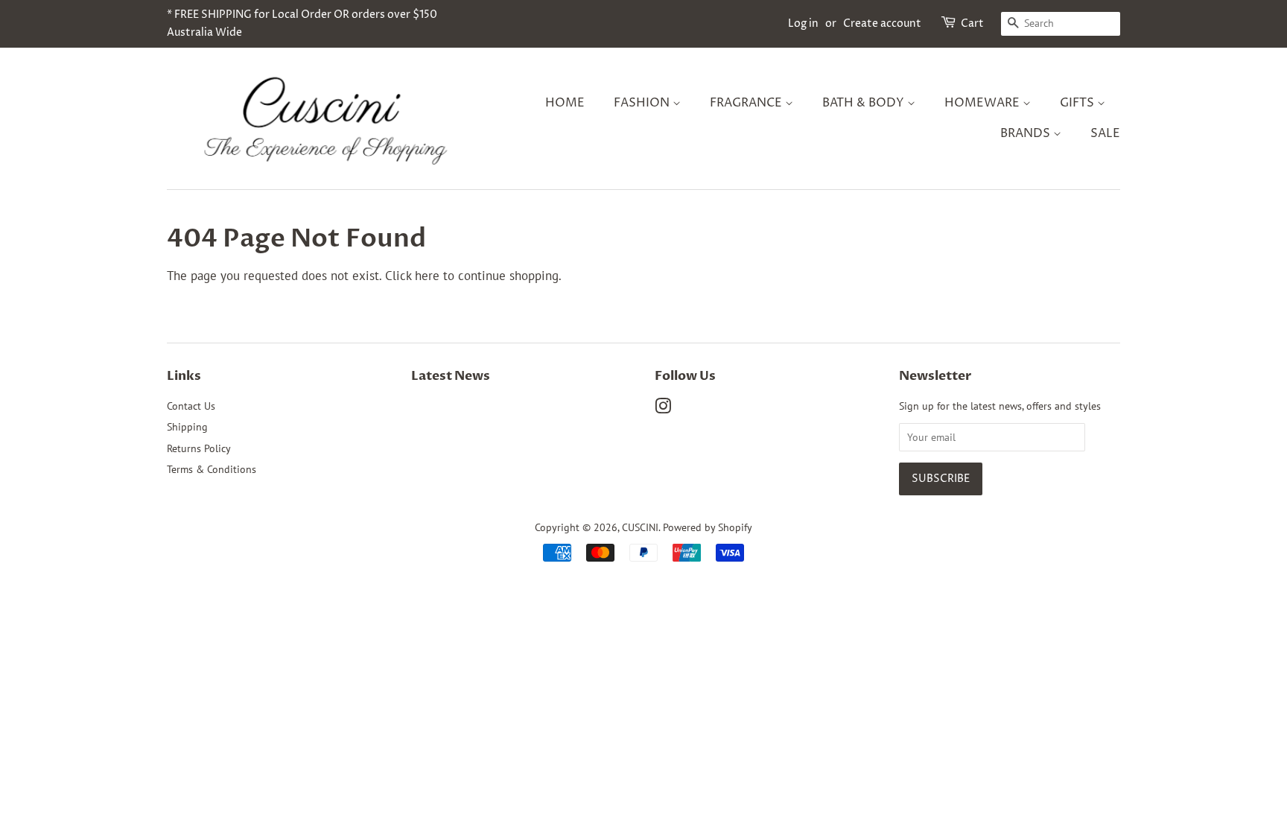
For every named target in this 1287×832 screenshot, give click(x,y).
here (427, 275)
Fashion (643, 103)
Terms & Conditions (211, 469)
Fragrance (747, 103)
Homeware (983, 103)
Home (565, 103)
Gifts (1078, 103)
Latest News (450, 375)
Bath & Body (864, 103)
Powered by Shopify (707, 527)
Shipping (187, 426)
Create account (882, 23)
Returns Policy (199, 448)
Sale (1105, 133)
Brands (1026, 133)
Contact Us (191, 405)
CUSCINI (640, 527)
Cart (972, 23)
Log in (803, 23)
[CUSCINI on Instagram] (663, 408)
